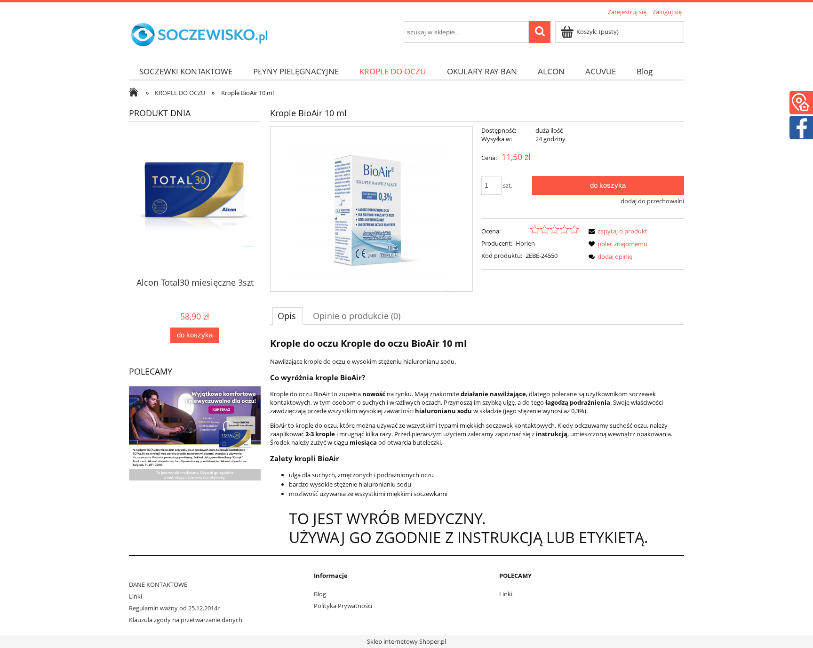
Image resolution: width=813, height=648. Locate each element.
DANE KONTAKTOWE (158, 584)
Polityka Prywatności (343, 605)
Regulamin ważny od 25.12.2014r (174, 608)
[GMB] (801, 101)
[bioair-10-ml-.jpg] (371, 209)
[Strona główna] (199, 34)
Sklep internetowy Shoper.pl (406, 641)
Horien (525, 243)
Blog (320, 594)
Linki (135, 596)
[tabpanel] (477, 441)
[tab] (287, 315)
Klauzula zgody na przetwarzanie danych (185, 620)
